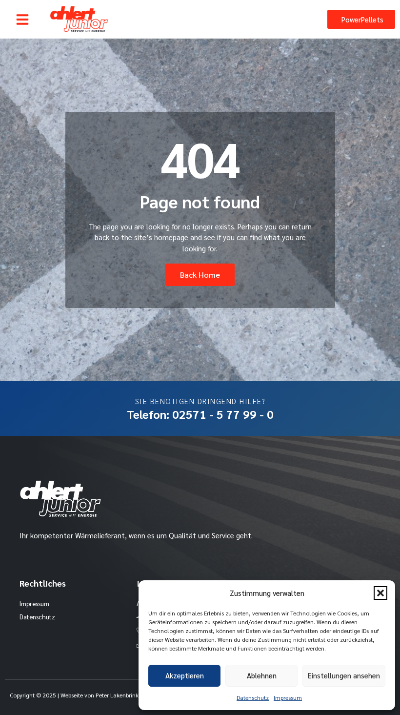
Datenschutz (253, 697)
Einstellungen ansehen (344, 675)
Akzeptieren (184, 675)
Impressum (288, 697)
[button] (380, 593)
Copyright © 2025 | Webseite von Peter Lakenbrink (74, 695)
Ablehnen (262, 675)
